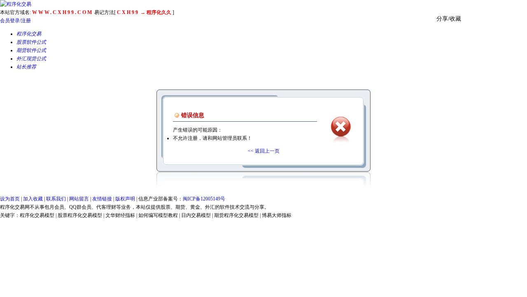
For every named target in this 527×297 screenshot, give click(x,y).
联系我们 (56, 199)
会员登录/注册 (15, 21)
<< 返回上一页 (264, 151)
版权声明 (125, 199)
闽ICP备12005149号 (204, 199)
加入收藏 (33, 199)
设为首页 (10, 199)
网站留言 (79, 199)
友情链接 (102, 199)
